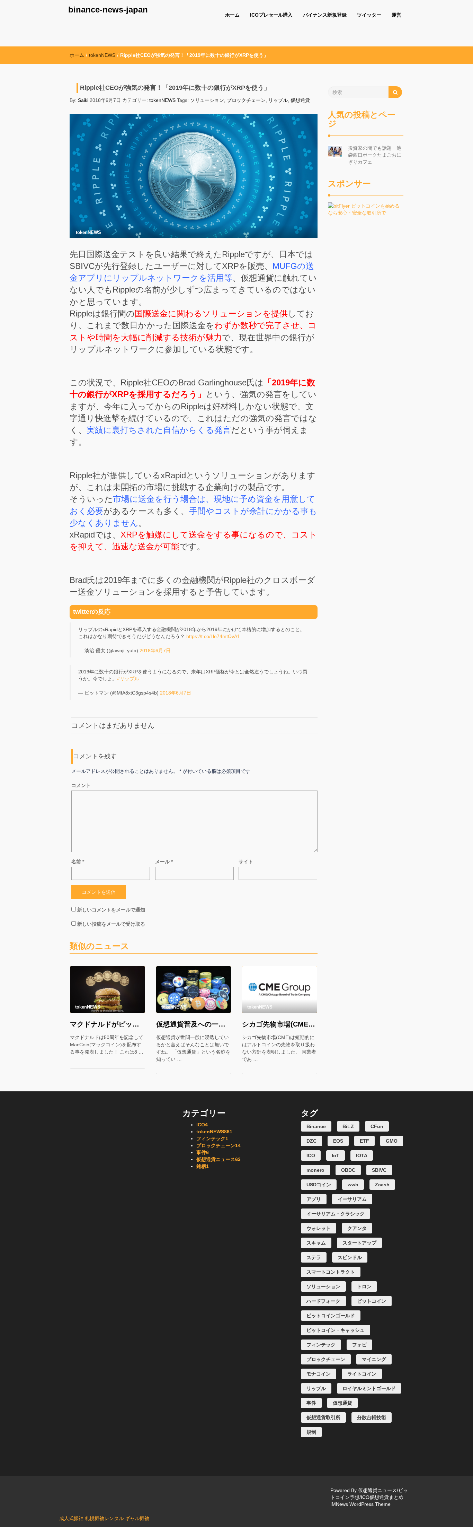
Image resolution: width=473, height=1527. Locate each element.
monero (315, 1170)
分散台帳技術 (371, 1417)
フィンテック (212, 1138)
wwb (353, 1184)
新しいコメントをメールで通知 (111, 910)
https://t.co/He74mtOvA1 (213, 636)
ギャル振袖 (137, 1518)
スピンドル (350, 1257)
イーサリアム (352, 1199)
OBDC (348, 1170)
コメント (81, 785)
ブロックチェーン (246, 100)
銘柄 (202, 1166)
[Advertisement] (366, 320)
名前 (77, 861)
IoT (335, 1155)
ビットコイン (371, 1301)
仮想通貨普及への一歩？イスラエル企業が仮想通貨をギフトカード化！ (193, 1024)
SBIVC (379, 1170)
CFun (377, 1126)
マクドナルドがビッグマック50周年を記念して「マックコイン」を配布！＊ (107, 1024)
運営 (396, 15)
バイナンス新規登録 (325, 15)
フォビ (359, 1344)
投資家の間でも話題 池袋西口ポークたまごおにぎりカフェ (374, 155)
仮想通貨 (300, 100)
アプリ (313, 1199)
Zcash (382, 1184)
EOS (338, 1141)
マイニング (374, 1359)
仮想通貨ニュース (218, 1159)
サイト (246, 861)
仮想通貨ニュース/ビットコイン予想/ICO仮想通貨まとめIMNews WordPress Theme (369, 1497)
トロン (364, 1286)
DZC (311, 1141)
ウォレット (318, 1228)
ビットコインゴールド (330, 1315)
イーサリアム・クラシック (335, 1213)
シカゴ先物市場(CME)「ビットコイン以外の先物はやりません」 (279, 1024)
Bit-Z (348, 1126)
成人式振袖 (71, 1518)
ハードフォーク (323, 1301)
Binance (316, 1126)
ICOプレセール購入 (271, 15)
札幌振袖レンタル (104, 1518)
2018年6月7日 (155, 650)
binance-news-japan (108, 9)
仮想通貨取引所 (323, 1417)
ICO (202, 1124)
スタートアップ (359, 1243)
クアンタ (357, 1228)
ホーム (232, 15)
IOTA (361, 1155)
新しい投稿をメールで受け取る (111, 924)
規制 (311, 1432)
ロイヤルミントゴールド (369, 1388)
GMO (392, 1141)
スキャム (316, 1243)
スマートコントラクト (330, 1272)
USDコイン (318, 1184)
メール (164, 861)
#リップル (128, 678)
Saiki (83, 100)
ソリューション (207, 100)
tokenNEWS (102, 55)
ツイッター (369, 15)
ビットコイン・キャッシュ (335, 1330)
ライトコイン (361, 1374)
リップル (278, 100)
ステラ (313, 1257)
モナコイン (318, 1374)
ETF (364, 1141)
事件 (202, 1152)
